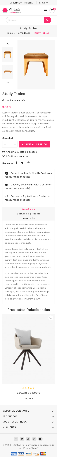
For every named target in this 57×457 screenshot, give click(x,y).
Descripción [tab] (28, 209)
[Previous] (7, 43)
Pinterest (28, 163)
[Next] (7, 82)
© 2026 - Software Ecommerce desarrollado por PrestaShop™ (28, 446)
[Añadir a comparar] (51, 380)
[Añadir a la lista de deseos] (50, 317)
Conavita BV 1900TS (28, 392)
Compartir (16, 163)
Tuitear (22, 163)
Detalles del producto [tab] (28, 213)
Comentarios (28, 218)
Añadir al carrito (34, 144)
